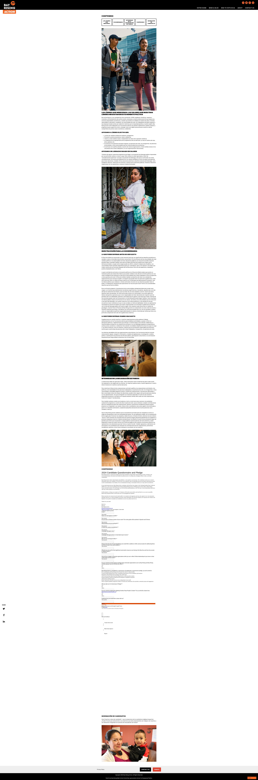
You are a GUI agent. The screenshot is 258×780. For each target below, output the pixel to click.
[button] (251, 778)
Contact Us (249, 8)
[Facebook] (243, 2)
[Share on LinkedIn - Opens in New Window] (4, 621)
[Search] (253, 2)
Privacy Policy (100, 769)
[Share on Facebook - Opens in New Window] (4, 615)
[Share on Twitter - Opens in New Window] (4, 609)
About (240, 8)
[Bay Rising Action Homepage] (9, 7)
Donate (156, 769)
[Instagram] (250, 2)
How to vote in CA (228, 8)
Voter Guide (201, 8)
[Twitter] (246, 2)
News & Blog (213, 8)
